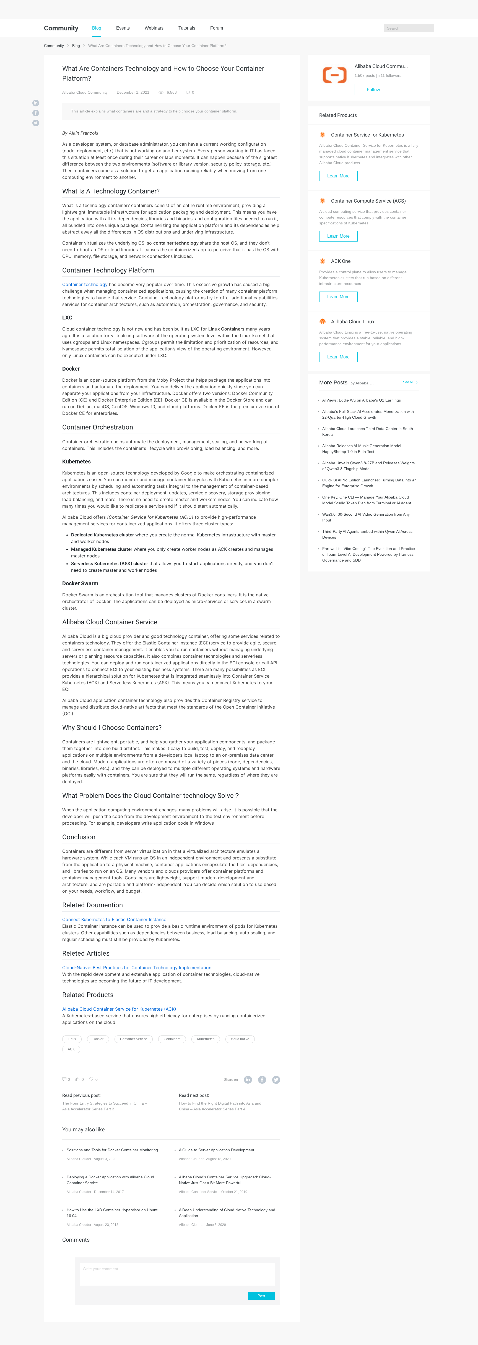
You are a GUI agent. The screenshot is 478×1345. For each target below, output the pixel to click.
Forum (216, 28)
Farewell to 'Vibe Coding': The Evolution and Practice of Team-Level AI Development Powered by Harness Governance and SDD (368, 554)
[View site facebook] (262, 1080)
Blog (96, 28)
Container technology (85, 284)
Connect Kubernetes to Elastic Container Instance (114, 919)
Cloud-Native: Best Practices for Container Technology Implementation (136, 967)
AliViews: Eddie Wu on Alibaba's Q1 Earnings (361, 400)
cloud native (240, 1039)
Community (54, 45)
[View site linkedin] (248, 1080)
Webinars (154, 28)
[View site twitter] (276, 1080)
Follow (373, 89)
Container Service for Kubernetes (367, 135)
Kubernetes (205, 1039)
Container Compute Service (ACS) (368, 201)
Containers (172, 1039)
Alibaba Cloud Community (85, 92)
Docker (98, 1039)
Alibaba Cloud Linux (352, 321)
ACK (71, 1049)
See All (408, 382)
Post (261, 1296)
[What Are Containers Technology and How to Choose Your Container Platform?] (35, 104)
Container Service (133, 1039)
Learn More (338, 176)
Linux (72, 1039)
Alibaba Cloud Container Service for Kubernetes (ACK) (119, 1009)
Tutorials (186, 28)
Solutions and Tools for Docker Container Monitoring (112, 1150)
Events (123, 28)
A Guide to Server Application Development (216, 1150)
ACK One (340, 261)
